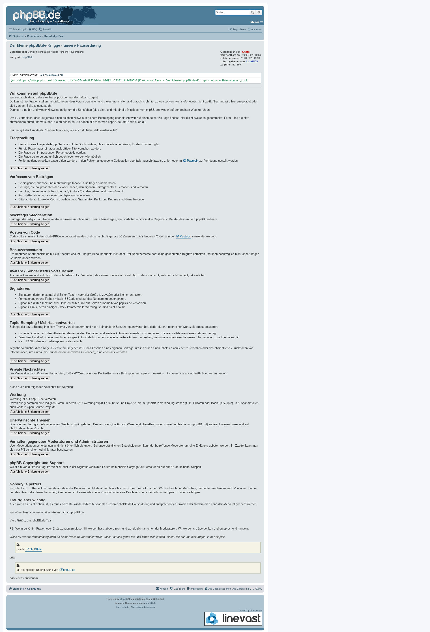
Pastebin (192, 160)
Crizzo (246, 51)
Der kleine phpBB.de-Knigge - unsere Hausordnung (55, 45)
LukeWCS (252, 61)
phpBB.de (28, 57)
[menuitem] (32, 29)
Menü (254, 22)
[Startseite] (41, 15)
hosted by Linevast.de (250, 610)
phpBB (123, 599)
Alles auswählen (51, 75)
